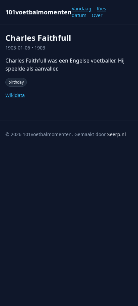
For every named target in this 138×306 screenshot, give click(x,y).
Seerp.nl (116, 134)
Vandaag (81, 8)
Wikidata (15, 95)
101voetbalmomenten (38, 12)
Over (97, 15)
